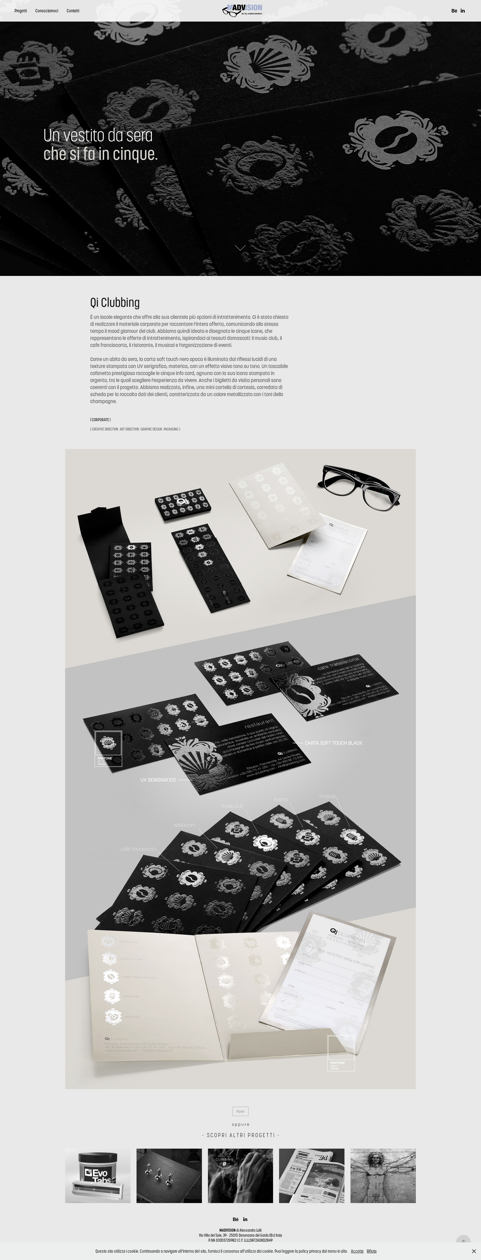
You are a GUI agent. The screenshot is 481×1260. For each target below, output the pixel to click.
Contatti (73, 10)
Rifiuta (372, 1251)
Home (240, 1111)
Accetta (357, 1251)
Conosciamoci (46, 10)
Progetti (21, 10)
